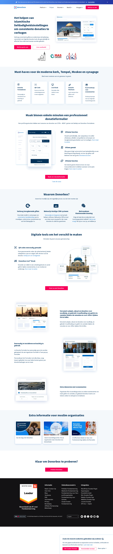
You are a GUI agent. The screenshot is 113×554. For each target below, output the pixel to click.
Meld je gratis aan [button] (22, 47)
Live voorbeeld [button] (41, 47)
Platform (42, 7)
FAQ (46, 497)
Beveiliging (48, 504)
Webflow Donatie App (88, 499)
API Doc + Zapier (86, 504)
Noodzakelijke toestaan (88, 548)
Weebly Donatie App (87, 497)
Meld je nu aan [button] (92, 7)
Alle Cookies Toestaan (70, 548)
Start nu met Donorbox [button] (56, 288)
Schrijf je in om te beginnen (31, 256)
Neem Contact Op (50, 489)
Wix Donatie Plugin (87, 495)
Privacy (47, 501)
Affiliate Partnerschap (51, 506)
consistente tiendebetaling (26, 217)
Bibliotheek (48, 508)
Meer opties (101, 548)
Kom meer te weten (75, 169)
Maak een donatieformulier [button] (56, 177)
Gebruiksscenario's (69, 485)
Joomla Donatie (86, 501)
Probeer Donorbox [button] (56, 470)
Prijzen (52, 7)
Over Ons (47, 491)
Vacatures (48, 495)
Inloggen (79, 7)
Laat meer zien (88, 545)
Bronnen (60, 7)
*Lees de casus (56, 181)
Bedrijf (69, 7)
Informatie (48, 485)
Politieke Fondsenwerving (70, 489)
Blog (46, 493)
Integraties (85, 485)
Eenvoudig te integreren (52, 215)
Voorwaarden (49, 499)
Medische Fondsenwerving (70, 491)
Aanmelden (91, 2)
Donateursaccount (85, 155)
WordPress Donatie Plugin (89, 489)
